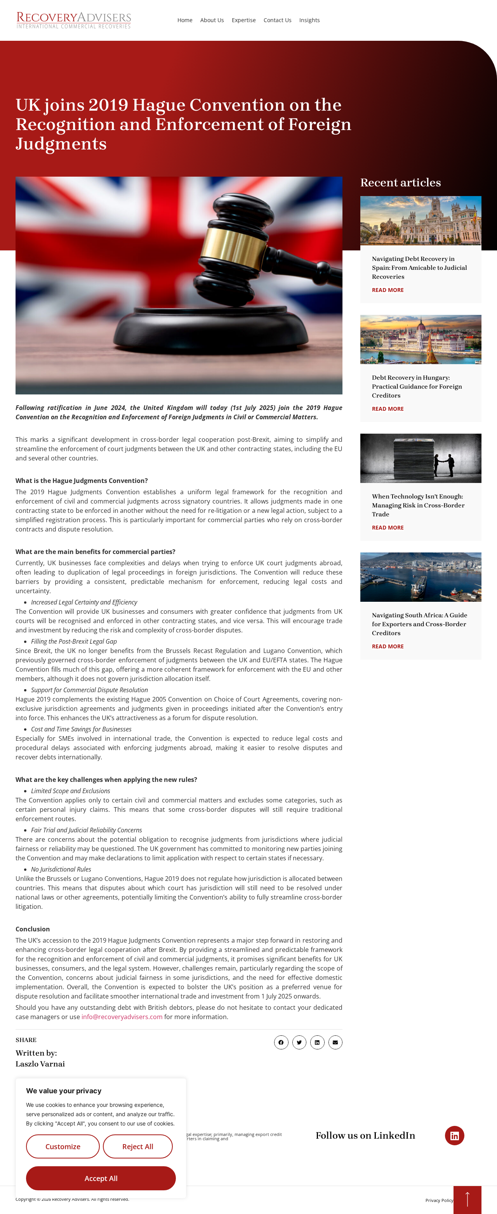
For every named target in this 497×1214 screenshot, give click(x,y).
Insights (309, 20)
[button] (281, 1042)
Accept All (101, 1178)
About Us (212, 20)
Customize (62, 1146)
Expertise (244, 20)
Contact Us (278, 20)
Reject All (137, 1146)
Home (185, 20)
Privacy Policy (440, 1200)
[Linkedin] (454, 1135)
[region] (101, 1138)
